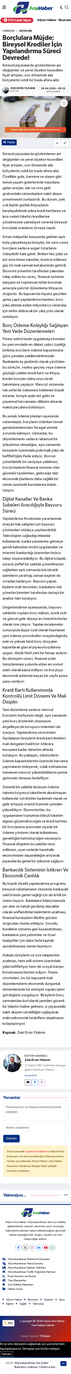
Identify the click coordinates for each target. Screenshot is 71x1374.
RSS (10, 1323)
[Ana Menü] (4, 7)
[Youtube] (46, 1247)
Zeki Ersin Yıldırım (37, 1059)
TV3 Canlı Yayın (19, 20)
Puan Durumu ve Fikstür (22, 1276)
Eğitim (10, 1303)
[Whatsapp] (52, 1247)
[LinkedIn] (39, 1247)
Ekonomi (25, 31)
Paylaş (11, 142)
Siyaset (48, 1299)
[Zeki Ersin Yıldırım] (12, 1063)
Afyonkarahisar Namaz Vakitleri (27, 1267)
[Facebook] (35, 1082)
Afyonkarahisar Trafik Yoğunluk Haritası (31, 1271)
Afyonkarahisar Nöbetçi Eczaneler (29, 1259)
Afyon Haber (46, 20)
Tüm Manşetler (17, 1280)
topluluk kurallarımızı (37, 1151)
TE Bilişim (44, 1336)
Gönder (11, 1138)
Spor (62, 1299)
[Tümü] (66, 1195)
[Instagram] (42, 1082)
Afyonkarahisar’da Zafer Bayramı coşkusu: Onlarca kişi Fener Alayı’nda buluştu (34, 1367)
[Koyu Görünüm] (61, 7)
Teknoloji (38, 1303)
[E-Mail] (28, 1082)
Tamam (6, 1354)
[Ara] (67, 7)
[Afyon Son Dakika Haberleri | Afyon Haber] (33, 7)
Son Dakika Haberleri (20, 1284)
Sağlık (23, 1303)
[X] (25, 1247)
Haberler (8, 31)
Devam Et (30, 1076)
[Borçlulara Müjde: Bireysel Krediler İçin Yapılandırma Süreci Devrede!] (35, 117)
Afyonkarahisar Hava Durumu (25, 1263)
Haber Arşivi (15, 1289)
